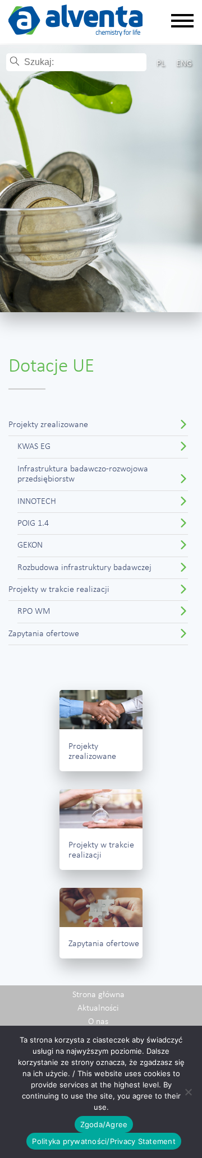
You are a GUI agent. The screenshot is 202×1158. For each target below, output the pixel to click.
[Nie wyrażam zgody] (188, 1091)
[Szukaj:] (84, 62)
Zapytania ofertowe (43, 633)
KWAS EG (33, 446)
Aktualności (98, 1008)
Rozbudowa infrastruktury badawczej (84, 567)
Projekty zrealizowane (48, 424)
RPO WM (33, 611)
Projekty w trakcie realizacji (58, 589)
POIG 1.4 (33, 523)
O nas (98, 1021)
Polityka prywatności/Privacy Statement (104, 1141)
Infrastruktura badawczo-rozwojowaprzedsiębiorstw (82, 474)
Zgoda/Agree (104, 1124)
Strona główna (98, 994)
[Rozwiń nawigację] (182, 22)
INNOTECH (36, 501)
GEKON (30, 545)
